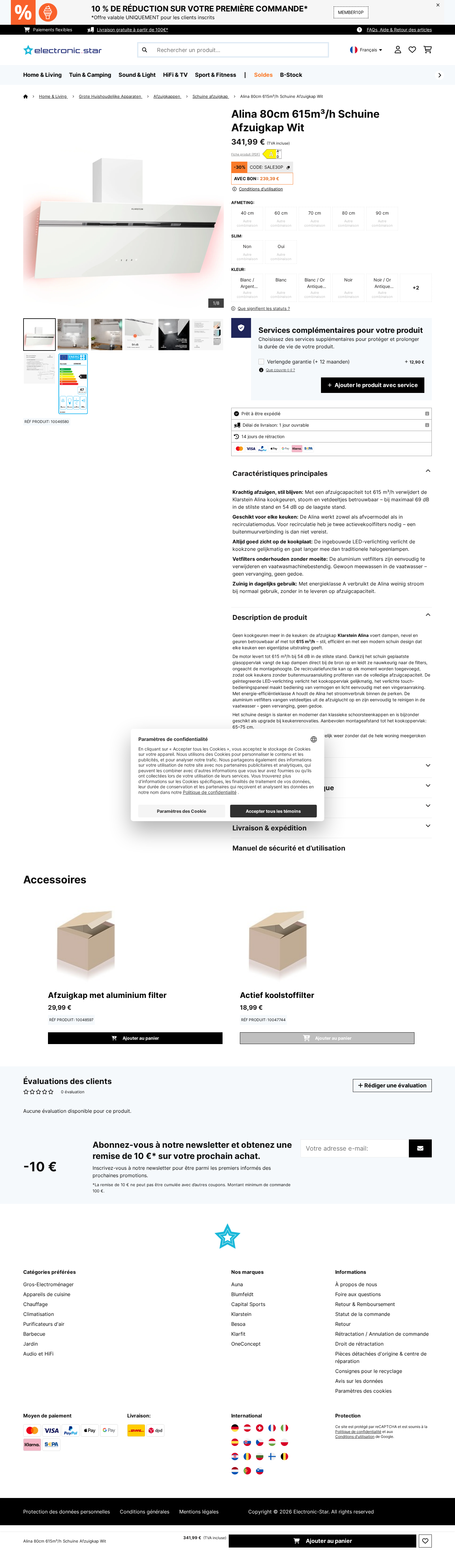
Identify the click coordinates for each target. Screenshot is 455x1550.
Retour (343, 1324)
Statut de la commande (362, 1314)
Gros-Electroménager (48, 1284)
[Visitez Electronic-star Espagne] (235, 1442)
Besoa (238, 1324)
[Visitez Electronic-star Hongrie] (272, 1442)
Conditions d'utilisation (355, 1437)
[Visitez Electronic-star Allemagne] (235, 1428)
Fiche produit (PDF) (245, 154)
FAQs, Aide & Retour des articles (399, 29)
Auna (237, 1284)
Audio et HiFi (38, 1354)
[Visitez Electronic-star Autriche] (247, 1428)
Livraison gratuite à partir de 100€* (132, 29)
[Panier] (427, 49)
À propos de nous (356, 1284)
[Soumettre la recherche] (144, 50)
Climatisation (38, 1314)
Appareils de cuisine (46, 1294)
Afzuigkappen (167, 96)
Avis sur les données (359, 1381)
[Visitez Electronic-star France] (272, 1428)
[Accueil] (31, 96)
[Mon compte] (398, 49)
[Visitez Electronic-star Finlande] (272, 1456)
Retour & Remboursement (365, 1304)
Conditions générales (144, 1512)
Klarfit (238, 1334)
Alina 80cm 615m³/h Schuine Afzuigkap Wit (281, 96)
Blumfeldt (242, 1294)
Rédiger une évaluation (395, 1085)
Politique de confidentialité (358, 1432)
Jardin (30, 1344)
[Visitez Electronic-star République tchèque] (259, 1442)
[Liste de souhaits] (412, 49)
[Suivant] (439, 75)
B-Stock (291, 75)
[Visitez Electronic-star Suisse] (259, 1428)
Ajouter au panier (328, 1541)
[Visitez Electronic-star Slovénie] (259, 1470)
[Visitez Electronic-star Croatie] (235, 1456)
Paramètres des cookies (363, 1391)
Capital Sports (248, 1304)
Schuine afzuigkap (211, 96)
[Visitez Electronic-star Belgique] (284, 1456)
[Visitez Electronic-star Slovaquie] (247, 1442)
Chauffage (35, 1304)
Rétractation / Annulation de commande (382, 1334)
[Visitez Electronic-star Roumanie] (247, 1456)
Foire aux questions (358, 1294)
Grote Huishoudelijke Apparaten (110, 96)
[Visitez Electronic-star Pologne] (284, 1442)
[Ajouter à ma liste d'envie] (425, 1541)
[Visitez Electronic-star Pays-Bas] (235, 1470)
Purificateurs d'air (43, 1324)
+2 (416, 288)
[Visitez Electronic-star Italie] (284, 1428)
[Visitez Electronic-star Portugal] (247, 1470)
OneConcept (246, 1344)
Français (368, 49)
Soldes (263, 75)
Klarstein (241, 1314)
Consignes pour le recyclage (368, 1371)
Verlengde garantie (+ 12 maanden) (308, 362)
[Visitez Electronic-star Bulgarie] (259, 1456)
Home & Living (53, 96)
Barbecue (34, 1334)
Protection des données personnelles (66, 1512)
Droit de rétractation (359, 1344)
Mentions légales (199, 1512)
